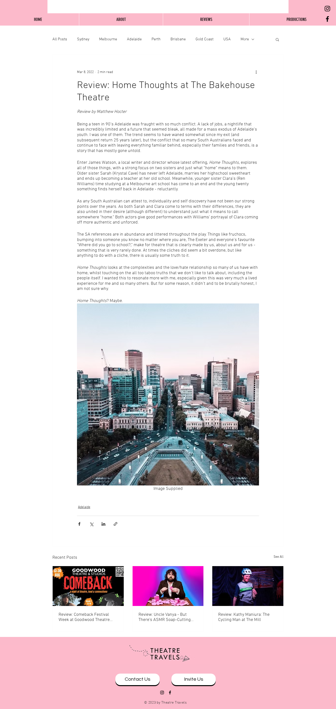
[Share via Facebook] (79, 524)
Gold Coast (205, 39)
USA (227, 39)
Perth (156, 39)
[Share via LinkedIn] (103, 524)
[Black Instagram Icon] (327, 8)
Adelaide (134, 39)
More (245, 39)
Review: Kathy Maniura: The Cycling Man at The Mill (244, 617)
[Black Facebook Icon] (327, 19)
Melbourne (108, 39)
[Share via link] (115, 524)
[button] (277, 39)
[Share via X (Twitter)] (91, 524)
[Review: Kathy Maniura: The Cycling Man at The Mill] (247, 586)
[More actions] (256, 72)
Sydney (83, 39)
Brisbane (178, 39)
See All (279, 557)
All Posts (59, 39)
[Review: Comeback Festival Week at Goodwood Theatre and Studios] (88, 586)
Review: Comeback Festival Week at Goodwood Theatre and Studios (84, 617)
